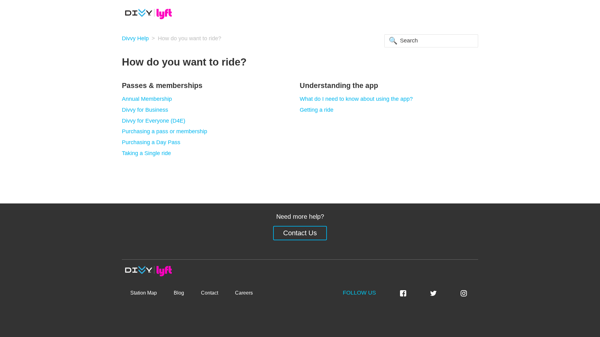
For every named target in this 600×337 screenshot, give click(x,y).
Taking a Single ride (146, 153)
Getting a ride (316, 110)
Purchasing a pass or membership (164, 131)
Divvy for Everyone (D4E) (153, 121)
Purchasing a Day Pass (151, 142)
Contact (209, 292)
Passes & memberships (162, 86)
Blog (179, 292)
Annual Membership (147, 99)
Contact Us (300, 233)
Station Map (143, 292)
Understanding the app (339, 86)
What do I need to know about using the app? (356, 99)
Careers (244, 292)
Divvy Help (135, 38)
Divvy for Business (145, 110)
